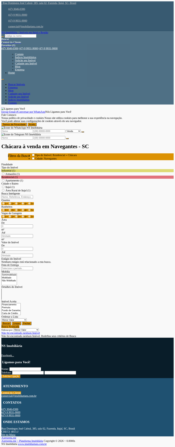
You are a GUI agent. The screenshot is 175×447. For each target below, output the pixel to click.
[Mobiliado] (9, 277)
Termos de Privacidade (14, 124)
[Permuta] (11, 307)
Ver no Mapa (8, 434)
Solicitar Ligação (11, 376)
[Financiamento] (11, 304)
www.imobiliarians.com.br (32, 444)
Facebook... (7, 355)
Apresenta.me (8, 437)
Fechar (26, 323)
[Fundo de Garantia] (11, 310)
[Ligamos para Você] (13, 108)
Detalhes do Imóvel (11, 286)
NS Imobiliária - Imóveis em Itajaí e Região (24, 32)
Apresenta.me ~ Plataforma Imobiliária (22, 440)
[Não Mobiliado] (9, 280)
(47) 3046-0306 (16, 9)
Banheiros (6, 206)
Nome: (5, 369)
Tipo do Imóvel (9, 167)
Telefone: (6, 372)
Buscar (6, 323)
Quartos (5, 200)
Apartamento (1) (14, 180)
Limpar (16, 323)
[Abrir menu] (2, 78)
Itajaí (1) (10, 187)
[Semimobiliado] (9, 274)
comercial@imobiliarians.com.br (25, 26)
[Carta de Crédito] (11, 313)
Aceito (32, 124)
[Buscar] (2, 36)
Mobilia (5, 271)
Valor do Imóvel (10, 242)
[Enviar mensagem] (82, 131)
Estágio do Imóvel (11, 258)
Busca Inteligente (10, 193)
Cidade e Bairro (9, 183)
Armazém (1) (12, 174)
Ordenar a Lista (9, 316)
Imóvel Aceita (8, 301)
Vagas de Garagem (11, 213)
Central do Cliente (11, 392)
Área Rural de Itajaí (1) (17, 190)
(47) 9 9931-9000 (17, 14)
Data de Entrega (10, 265)
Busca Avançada (10, 326)
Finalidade (7, 164)
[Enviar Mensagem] (67, 138)
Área (4, 219)
